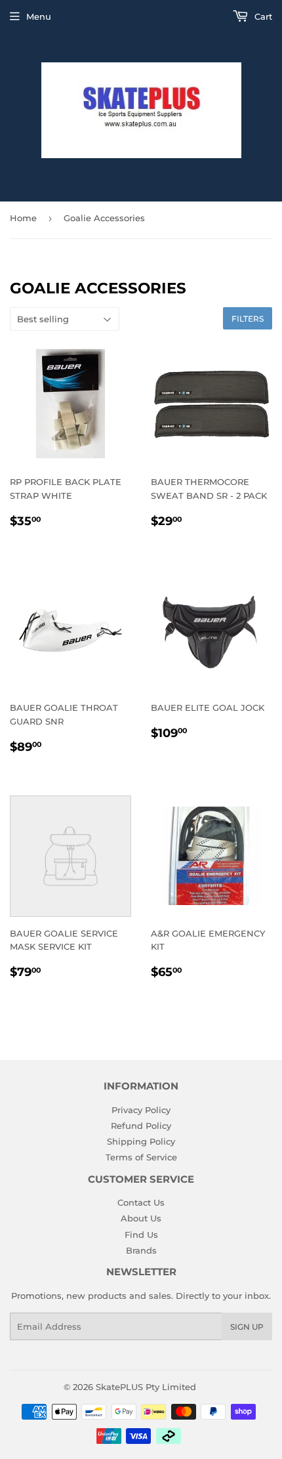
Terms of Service (141, 1157)
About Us (141, 1218)
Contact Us (141, 1202)
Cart (262, 16)
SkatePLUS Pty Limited (146, 1387)
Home (23, 218)
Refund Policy (141, 1125)
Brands (141, 1250)
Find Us (141, 1234)
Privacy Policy (141, 1110)
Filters (248, 319)
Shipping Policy (141, 1141)
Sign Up (247, 1327)
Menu (38, 16)
